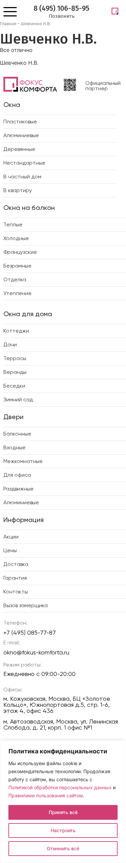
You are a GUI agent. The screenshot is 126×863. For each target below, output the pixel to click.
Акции (10, 536)
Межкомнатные (23, 461)
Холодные (16, 238)
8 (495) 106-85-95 (61, 8)
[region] (63, 801)
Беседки (14, 386)
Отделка (14, 279)
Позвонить (62, 16)
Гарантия (15, 578)
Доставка (15, 564)
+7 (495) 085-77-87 (29, 632)
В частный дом (22, 176)
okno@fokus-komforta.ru (36, 652)
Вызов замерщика (25, 605)
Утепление (17, 293)
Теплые (13, 224)
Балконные (17, 433)
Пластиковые (20, 121)
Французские (20, 252)
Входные (14, 447)
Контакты (15, 591)
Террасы (14, 358)
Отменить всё (63, 848)
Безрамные (17, 266)
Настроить (63, 830)
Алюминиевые (21, 135)
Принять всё (63, 812)
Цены (10, 550)
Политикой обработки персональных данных (60, 787)
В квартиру (17, 190)
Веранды (15, 372)
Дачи (10, 344)
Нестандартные (24, 163)
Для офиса (17, 475)
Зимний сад (18, 399)
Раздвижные (18, 488)
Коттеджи (16, 331)
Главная (8, 23)
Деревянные (19, 149)
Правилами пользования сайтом (45, 795)
